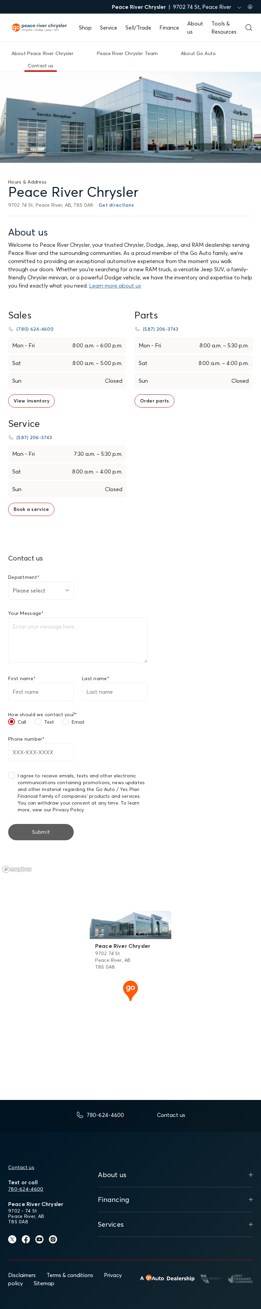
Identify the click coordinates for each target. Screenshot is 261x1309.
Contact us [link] (40, 66)
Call (22, 722)
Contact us (21, 1167)
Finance (169, 27)
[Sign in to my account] (250, 7)
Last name (95, 678)
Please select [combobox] (29, 590)
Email (78, 722)
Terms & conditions (70, 1275)
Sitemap (44, 1283)
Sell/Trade (138, 27)
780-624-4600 (25, 1189)
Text (49, 722)
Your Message (26, 613)
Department (23, 577)
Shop (85, 27)
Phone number (26, 739)
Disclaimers (22, 1275)
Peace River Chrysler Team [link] (127, 53)
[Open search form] (249, 27)
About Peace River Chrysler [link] (43, 53)
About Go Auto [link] (198, 53)
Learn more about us (115, 285)
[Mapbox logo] (17, 869)
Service (108, 27)
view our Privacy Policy (57, 810)
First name (22, 678)
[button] (130, 990)
